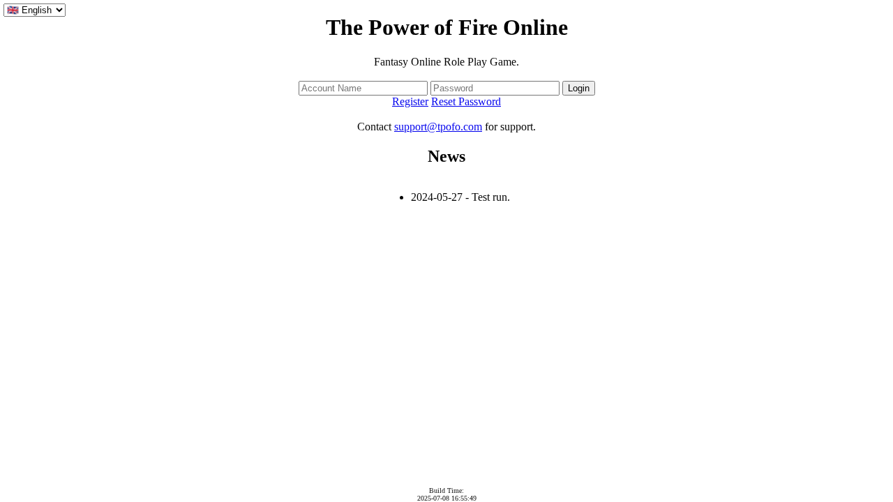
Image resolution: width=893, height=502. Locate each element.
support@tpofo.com (438, 126)
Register (410, 101)
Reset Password (466, 101)
